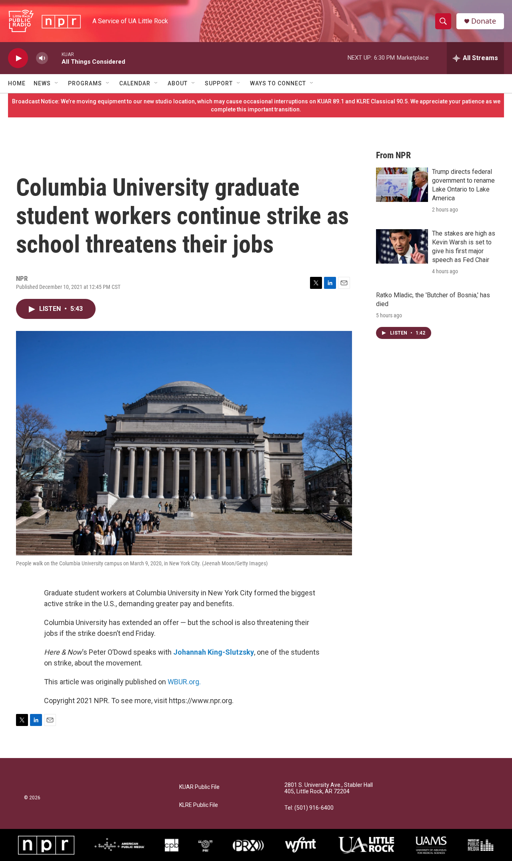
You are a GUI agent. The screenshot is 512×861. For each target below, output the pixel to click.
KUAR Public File (199, 787)
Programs (85, 83)
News (42, 83)
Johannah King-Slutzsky (213, 652)
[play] (18, 58)
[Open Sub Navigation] (57, 83)
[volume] (42, 58)
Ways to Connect (278, 83)
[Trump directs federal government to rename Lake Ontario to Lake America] (402, 184)
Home (17, 83)
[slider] (55, 58)
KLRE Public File (198, 805)
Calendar (134, 83)
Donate (483, 21)
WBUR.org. (184, 682)
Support (219, 83)
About (178, 83)
